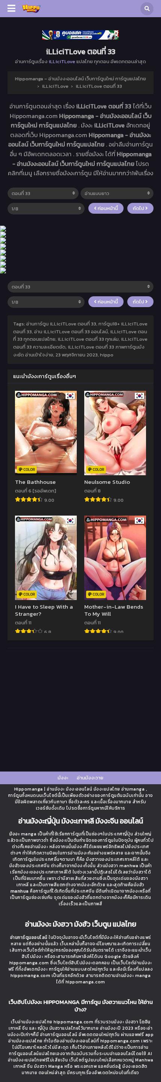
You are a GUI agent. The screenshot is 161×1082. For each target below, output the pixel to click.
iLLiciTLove (62, 61)
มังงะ (63, 777)
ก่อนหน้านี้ (107, 208)
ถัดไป (139, 208)
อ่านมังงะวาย (90, 777)
